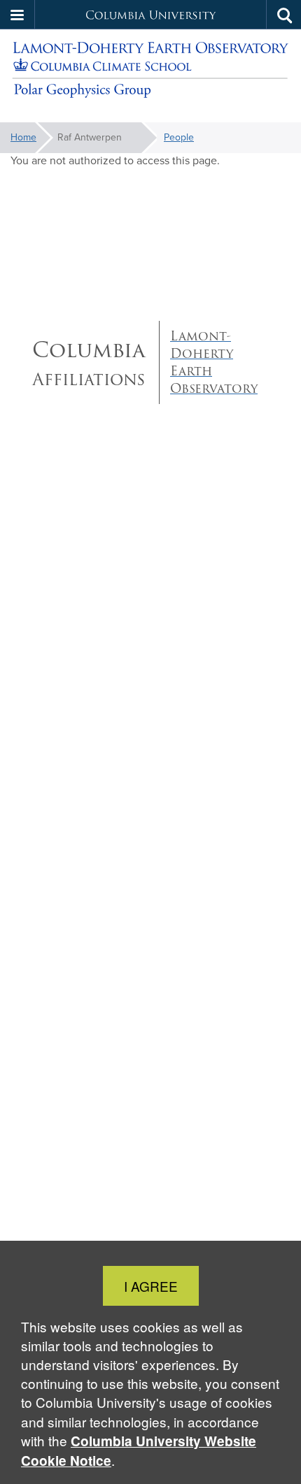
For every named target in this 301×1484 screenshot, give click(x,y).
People (179, 137)
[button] (17, 14)
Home (23, 137)
